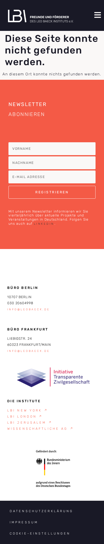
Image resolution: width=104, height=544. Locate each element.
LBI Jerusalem (29, 422)
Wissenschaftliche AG (40, 428)
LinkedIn (44, 223)
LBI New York (27, 410)
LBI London (25, 416)
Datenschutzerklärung (41, 511)
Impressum (24, 522)
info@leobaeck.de (28, 309)
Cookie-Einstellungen (40, 533)
